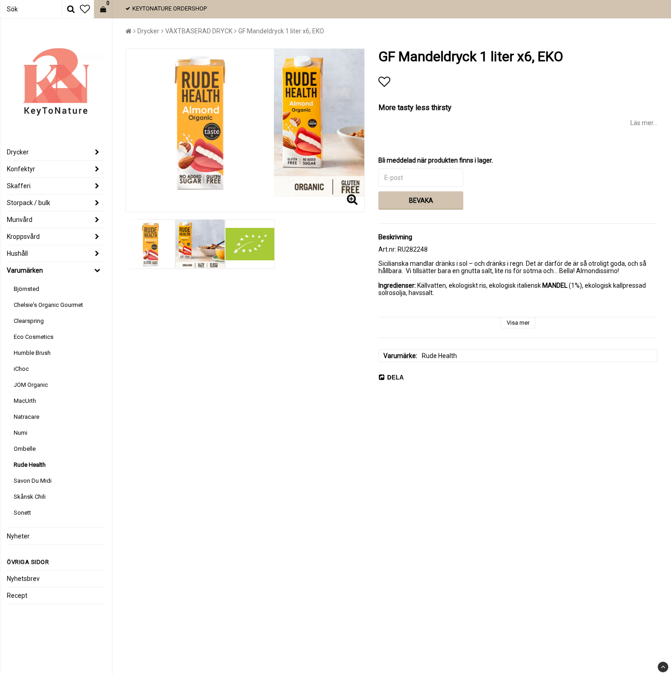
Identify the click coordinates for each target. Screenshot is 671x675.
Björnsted (26, 288)
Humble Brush (32, 352)
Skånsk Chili (30, 496)
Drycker (18, 152)
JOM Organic (31, 384)
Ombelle (25, 448)
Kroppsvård (23, 236)
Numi (20, 432)
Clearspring (29, 320)
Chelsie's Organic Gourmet (48, 304)
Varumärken (25, 270)
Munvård (19, 219)
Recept (17, 595)
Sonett (22, 512)
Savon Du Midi (33, 480)
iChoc (21, 368)
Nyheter (18, 536)
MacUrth (25, 400)
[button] (85, 9)
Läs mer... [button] (643, 123)
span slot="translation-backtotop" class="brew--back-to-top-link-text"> (663, 667)
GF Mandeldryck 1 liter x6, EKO (281, 31)
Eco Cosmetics (33, 336)
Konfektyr (21, 169)
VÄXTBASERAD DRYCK (198, 31)
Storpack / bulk (28, 202)
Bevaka (421, 200)
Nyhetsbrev (23, 578)
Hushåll (17, 253)
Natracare (26, 416)
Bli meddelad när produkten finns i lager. (435, 160)
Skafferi (19, 186)
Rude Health (30, 464)
